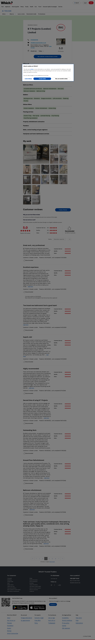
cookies (31, 69)
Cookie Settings (28, 78)
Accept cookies (42, 78)
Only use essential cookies (61, 78)
